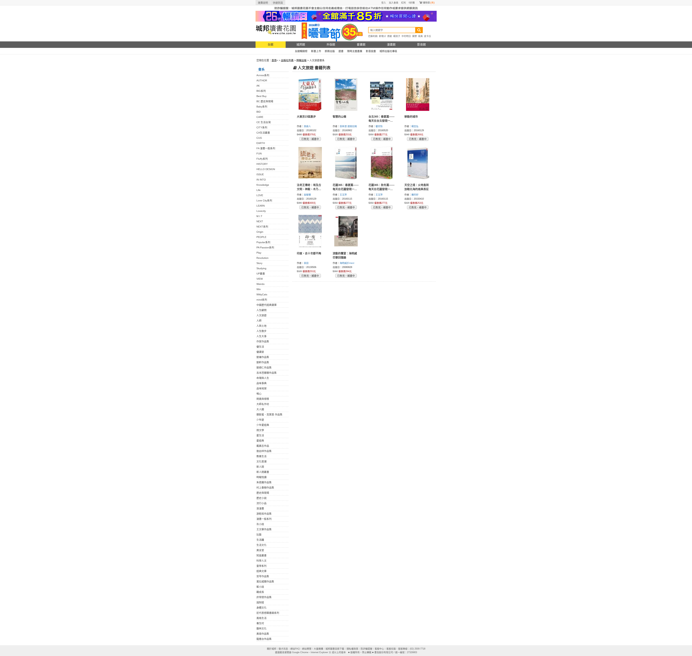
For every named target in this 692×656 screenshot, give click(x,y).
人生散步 (261, 331)
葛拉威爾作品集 (265, 581)
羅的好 (415, 194)
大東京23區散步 (306, 116)
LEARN (260, 205)
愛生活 (260, 435)
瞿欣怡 (379, 126)
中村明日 (406, 36)
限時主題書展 (354, 51)
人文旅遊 (261, 315)
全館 (270, 44)
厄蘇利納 (373, 36)
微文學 (260, 430)
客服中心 (379, 648)
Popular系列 (263, 242)
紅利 (403, 2)
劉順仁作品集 (264, 367)
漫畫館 (391, 44)
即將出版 (330, 51)
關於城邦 (271, 648)
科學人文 (261, 560)
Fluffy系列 (262, 158)
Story (259, 263)
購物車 (428, 2)
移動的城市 (411, 116)
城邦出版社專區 (388, 51)
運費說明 (263, 2)
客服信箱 (391, 648)
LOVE (259, 195)
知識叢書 (261, 555)
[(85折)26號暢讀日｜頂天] (346, 16)
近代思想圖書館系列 (267, 612)
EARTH (260, 143)
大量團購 (318, 648)
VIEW (259, 278)
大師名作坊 (262, 404)
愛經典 (260, 440)
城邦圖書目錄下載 (334, 648)
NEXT (259, 221)
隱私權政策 (352, 648)
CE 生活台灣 (263, 122)
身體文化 (261, 607)
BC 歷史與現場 (264, 101)
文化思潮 (261, 461)
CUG (259, 137)
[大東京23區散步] (310, 94)
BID (258, 111)
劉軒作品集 (262, 362)
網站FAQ (295, 648)
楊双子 (396, 36)
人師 (258, 320)
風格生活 (261, 618)
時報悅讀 (261, 477)
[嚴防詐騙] (346, 7)
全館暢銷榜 (301, 51)
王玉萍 (343, 194)
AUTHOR (261, 80)
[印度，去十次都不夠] (310, 231)
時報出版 (301, 60)
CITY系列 (261, 127)
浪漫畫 (260, 508)
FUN (259, 153)
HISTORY (262, 164)
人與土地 (261, 325)
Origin (259, 231)
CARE (259, 117)
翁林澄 (343, 126)
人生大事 (261, 336)
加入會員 (393, 2)
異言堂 (260, 550)
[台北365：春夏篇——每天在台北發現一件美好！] (382, 94)
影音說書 (371, 51)
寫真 (420, 36)
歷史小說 (261, 498)
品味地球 (261, 388)
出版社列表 (287, 60)
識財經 (260, 602)
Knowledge (262, 184)
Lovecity (261, 210)
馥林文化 (261, 628)
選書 (340, 51)
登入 (383, 2)
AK (258, 85)
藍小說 (260, 586)
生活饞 (260, 539)
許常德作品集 (264, 597)
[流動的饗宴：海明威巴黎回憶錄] (346, 231)
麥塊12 (382, 36)
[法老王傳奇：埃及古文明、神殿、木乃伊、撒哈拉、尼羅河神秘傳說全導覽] (310, 162)
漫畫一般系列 (264, 518)
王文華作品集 (264, 529)
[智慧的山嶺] (346, 94)
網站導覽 (306, 648)
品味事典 (261, 383)
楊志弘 (415, 126)
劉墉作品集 (262, 357)
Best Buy (261, 96)
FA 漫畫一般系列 (265, 148)
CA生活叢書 (263, 132)
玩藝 (258, 534)
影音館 (421, 44)
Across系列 (262, 75)
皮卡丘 (427, 36)
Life (258, 190)
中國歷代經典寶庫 (266, 304)
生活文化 (261, 545)
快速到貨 (278, 2)
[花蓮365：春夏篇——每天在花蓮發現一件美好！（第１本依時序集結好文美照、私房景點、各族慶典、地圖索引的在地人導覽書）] (346, 162)
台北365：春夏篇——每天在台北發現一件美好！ (381, 120)
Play (258, 252)
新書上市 (316, 51)
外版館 (331, 44)
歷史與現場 (262, 492)
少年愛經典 (262, 424)
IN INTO (261, 179)
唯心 (258, 393)
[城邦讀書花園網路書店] (276, 31)
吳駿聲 (308, 194)
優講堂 (260, 351)
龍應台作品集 (264, 638)
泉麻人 (308, 126)
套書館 (361, 44)
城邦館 (300, 44)
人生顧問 (261, 310)
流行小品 (261, 503)
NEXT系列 (262, 226)
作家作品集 (262, 341)
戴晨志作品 (262, 445)
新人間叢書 (262, 471)
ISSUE (260, 174)
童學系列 (261, 565)
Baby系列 (261, 106)
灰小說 (260, 524)
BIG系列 (261, 90)
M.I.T (259, 216)
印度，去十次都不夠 (309, 253)
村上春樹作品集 (265, 487)
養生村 (260, 623)
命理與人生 (262, 378)
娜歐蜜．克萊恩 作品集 (269, 414)
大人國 (260, 409)
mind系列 (261, 299)
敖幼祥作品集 (264, 451)
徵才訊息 (283, 648)
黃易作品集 (262, 633)
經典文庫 (261, 571)
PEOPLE (261, 237)
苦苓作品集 (262, 576)
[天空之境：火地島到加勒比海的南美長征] (418, 162)
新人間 (260, 466)
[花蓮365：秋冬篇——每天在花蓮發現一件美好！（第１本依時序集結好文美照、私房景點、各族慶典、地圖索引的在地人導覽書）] (382, 162)
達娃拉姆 (352, 126)
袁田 (306, 263)
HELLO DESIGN (265, 169)
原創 (389, 36)
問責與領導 (262, 398)
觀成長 (260, 591)
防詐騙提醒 (366, 648)
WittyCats (261, 294)
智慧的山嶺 (339, 116)
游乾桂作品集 (264, 513)
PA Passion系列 (265, 247)
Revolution (262, 257)
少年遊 (260, 419)
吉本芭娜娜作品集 (266, 372)
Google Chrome (300, 652)
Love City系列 (264, 200)
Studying (261, 268)
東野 (414, 36)
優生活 (260, 346)
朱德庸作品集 (264, 482)
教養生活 (261, 456)
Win (258, 289)
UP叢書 (260, 273)
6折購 (412, 2)
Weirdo (260, 284)
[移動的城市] (418, 94)
